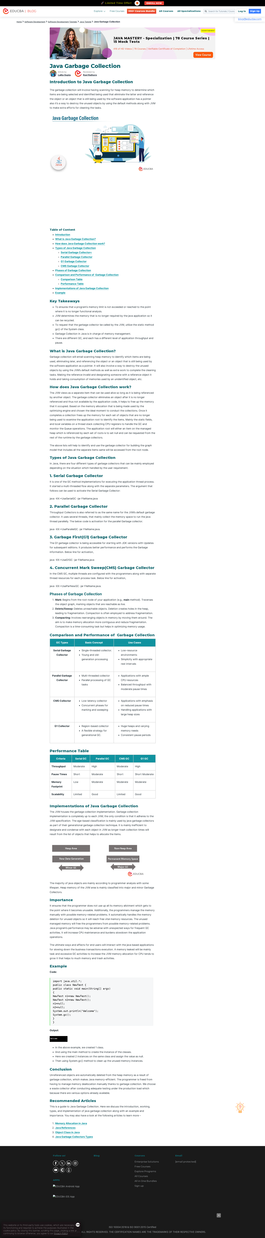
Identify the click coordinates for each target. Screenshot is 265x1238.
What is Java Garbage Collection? (75, 239)
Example (60, 292)
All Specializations (189, 11)
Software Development (34, 22)
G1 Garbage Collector (74, 261)
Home (19, 22)
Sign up (139, 1185)
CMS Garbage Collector (75, 265)
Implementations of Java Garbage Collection (82, 288)
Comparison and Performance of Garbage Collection (87, 274)
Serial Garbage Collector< (76, 252)
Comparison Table (72, 279)
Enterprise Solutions (147, 1161)
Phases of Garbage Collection (73, 270)
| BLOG (30, 11)
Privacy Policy (61, 1233)
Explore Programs (145, 1171)
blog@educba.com (250, 19)
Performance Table (72, 283)
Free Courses (117, 11)
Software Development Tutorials (62, 22)
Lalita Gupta (64, 75)
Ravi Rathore (90, 75)
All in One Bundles (146, 1181)
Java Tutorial (85, 22)
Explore (98, 11)
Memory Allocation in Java (71, 1123)
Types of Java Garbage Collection (75, 248)
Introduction (62, 234)
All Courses (166, 11)
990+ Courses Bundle (141, 11)
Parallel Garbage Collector (76, 257)
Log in (242, 11)
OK (78, 1225)
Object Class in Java (67, 1132)
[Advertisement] (189, 104)
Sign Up (255, 11)
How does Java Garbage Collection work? (80, 243)
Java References (65, 1127)
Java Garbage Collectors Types (74, 1136)
